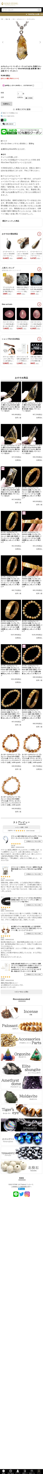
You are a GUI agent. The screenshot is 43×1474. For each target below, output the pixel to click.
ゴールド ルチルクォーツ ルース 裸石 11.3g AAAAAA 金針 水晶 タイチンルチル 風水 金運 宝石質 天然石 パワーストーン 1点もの (11, 407)
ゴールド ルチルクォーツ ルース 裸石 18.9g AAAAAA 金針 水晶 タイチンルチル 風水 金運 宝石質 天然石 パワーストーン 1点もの (32, 407)
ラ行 (13, 19)
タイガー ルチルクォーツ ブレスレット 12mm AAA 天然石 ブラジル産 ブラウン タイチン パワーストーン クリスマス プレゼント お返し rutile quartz (11, 758)
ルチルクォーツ (21, 19)
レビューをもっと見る (21, 992)
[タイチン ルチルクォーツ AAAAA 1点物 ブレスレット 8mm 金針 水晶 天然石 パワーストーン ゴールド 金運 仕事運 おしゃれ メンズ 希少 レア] (32, 654)
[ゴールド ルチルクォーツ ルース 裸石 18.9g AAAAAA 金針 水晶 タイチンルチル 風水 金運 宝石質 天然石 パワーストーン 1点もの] (32, 392)
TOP (2, 19)
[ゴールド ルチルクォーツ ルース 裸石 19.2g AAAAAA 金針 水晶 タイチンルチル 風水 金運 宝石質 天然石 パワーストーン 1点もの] (32, 434)
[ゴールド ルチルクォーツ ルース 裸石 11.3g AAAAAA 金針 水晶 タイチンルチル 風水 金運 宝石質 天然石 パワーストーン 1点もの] (11, 392)
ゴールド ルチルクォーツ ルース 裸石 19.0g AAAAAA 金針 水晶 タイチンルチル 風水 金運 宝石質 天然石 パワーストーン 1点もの (11, 492)
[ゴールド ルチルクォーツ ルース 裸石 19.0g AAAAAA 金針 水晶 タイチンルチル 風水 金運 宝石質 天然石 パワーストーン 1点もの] (11, 477)
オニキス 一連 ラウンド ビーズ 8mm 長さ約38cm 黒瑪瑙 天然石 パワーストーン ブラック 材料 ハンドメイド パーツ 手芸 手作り (26, 900)
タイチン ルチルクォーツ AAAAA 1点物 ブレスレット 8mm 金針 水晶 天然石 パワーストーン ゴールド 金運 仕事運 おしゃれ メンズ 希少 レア (32, 669)
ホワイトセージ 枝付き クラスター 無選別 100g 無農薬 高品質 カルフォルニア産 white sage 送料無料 (26, 869)
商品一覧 (8, 19)
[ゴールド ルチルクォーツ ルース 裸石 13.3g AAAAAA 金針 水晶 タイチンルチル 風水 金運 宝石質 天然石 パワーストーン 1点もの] (11, 434)
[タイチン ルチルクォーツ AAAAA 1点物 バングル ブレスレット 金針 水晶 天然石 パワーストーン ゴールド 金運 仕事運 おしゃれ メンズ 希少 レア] (32, 477)
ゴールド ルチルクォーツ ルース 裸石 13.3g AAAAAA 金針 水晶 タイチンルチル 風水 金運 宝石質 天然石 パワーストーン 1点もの (11, 449)
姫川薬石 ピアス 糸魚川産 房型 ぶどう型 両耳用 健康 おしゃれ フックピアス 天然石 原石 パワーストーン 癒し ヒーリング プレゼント (26, 928)
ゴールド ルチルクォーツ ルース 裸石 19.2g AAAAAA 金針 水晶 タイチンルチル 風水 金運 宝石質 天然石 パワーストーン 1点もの (32, 449)
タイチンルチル (31, 19)
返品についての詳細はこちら (10, 113)
